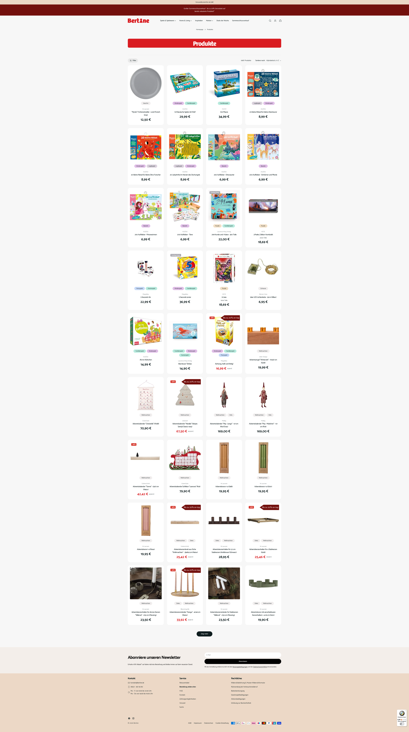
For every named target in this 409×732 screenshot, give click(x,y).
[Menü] (405, 711)
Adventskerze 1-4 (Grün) (263, 486)
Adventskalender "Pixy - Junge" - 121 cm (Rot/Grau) (224, 425)
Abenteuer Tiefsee (185, 363)
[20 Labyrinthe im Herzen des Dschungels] (185, 146)
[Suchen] (270, 21)
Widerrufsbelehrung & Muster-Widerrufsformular (248, 682)
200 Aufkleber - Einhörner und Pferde (263, 174)
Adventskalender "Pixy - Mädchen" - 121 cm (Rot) (263, 425)
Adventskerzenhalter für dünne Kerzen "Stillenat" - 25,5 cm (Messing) (146, 614)
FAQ (181, 690)
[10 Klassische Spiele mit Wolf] (185, 83)
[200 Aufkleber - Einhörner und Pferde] (263, 146)
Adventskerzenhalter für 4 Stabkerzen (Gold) (263, 551)
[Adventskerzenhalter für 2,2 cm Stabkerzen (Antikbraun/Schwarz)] (224, 520)
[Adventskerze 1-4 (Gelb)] (224, 458)
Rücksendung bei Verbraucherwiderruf (244, 686)
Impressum (198, 723)
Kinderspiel (178, 103)
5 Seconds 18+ (146, 297)
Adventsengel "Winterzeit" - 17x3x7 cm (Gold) (263, 361)
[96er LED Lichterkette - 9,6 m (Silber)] (263, 268)
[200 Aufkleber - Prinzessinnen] (146, 206)
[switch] (402, 724)
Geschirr (145, 103)
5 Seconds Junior (185, 297)
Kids (231, 415)
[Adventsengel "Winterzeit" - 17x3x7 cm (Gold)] (263, 331)
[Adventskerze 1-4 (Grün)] (263, 458)
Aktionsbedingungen (238, 699)
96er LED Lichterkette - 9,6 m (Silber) (263, 297)
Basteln (224, 166)
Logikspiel (257, 103)
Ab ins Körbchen (146, 359)
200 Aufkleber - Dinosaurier (224, 174)
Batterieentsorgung (237, 690)
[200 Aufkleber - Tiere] (185, 206)
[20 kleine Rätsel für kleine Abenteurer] (263, 83)
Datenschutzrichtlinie (260, 667)
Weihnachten (263, 351)
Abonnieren (243, 661)
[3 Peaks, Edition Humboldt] (263, 206)
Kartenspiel (151, 288)
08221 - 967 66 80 (137, 687)
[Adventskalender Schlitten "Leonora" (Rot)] (185, 458)
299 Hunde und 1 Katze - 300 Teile (224, 234)
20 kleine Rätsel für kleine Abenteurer (263, 112)
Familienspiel (191, 103)
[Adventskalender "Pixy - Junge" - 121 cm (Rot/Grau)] (224, 395)
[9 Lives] (224, 268)
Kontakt (182, 695)
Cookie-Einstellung (222, 723)
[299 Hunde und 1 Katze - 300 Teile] (224, 206)
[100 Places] (224, 83)
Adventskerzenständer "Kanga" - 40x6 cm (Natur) (185, 614)
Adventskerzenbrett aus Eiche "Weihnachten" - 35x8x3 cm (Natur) (185, 551)
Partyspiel (139, 288)
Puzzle (217, 226)
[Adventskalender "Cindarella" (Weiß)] (146, 395)
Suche (181, 707)
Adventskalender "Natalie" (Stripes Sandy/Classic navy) (184, 425)
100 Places (224, 112)
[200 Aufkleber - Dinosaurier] (224, 146)
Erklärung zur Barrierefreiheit (241, 703)
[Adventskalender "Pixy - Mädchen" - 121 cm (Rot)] (263, 395)
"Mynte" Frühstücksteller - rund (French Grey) (146, 113)
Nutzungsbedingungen (240, 667)
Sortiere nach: (260, 60)
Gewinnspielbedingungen (239, 695)
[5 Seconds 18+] (146, 268)
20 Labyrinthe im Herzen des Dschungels (185, 174)
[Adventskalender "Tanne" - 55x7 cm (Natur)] (146, 458)
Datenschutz (208, 723)
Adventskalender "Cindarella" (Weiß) (146, 423)
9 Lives (224, 297)
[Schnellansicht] (158, 72)
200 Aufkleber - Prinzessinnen (146, 234)
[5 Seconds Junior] (185, 268)
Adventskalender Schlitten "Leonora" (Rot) (185, 486)
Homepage (199, 29)
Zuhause (263, 288)
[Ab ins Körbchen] (146, 331)
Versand (182, 703)
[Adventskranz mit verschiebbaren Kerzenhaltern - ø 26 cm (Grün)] (263, 583)
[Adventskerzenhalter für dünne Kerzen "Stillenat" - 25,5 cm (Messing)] (146, 583)
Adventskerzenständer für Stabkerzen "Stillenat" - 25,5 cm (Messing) (224, 614)
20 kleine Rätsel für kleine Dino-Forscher (146, 174)
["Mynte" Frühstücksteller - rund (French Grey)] (146, 83)
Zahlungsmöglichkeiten (187, 699)
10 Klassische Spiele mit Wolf (184, 112)
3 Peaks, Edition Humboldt (263, 234)
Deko (191, 540)
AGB (189, 723)
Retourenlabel (184, 682)
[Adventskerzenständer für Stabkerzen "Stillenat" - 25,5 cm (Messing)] (224, 583)
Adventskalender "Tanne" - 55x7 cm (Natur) (146, 488)
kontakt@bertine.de (137, 682)
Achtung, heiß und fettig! (224, 363)
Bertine (136, 723)
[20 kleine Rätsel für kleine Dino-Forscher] (146, 146)
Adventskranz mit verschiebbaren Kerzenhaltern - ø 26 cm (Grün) (263, 614)
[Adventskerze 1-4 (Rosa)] (146, 520)
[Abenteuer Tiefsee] (185, 331)
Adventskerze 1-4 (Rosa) (146, 549)
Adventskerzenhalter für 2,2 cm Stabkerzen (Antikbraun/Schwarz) (224, 551)
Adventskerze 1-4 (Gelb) (224, 486)
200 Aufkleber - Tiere (185, 234)
